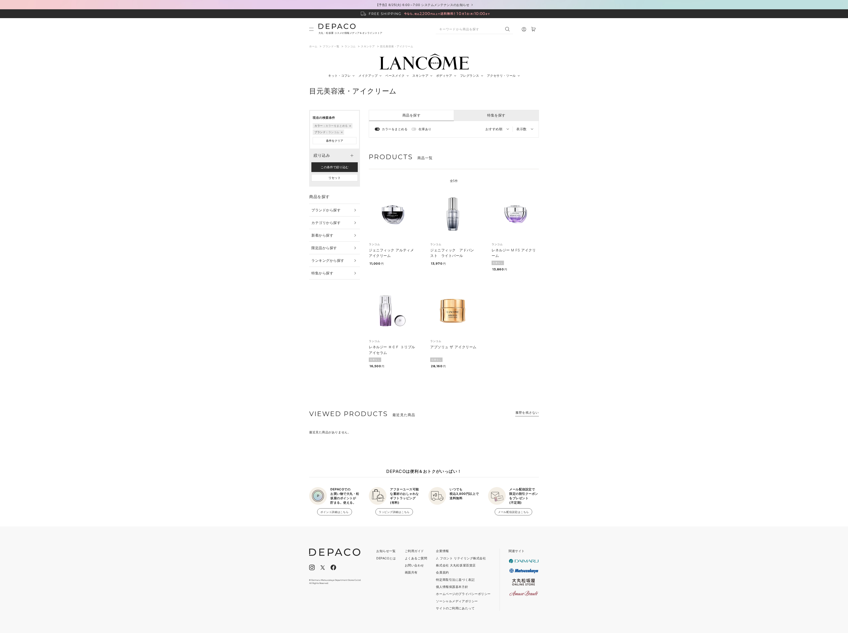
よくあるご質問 (416, 558)
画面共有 (411, 572)
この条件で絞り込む (334, 167)
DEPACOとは (386, 558)
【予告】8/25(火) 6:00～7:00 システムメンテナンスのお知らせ (422, 5)
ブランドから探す (326, 210)
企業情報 (442, 551)
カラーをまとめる (394, 129)
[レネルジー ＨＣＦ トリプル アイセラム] (392, 311)
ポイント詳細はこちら (334, 512)
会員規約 (442, 572)
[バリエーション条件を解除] (350, 126)
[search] (509, 29)
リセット (334, 178)
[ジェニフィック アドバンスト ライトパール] (453, 214)
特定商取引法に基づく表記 (455, 579)
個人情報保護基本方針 (452, 587)
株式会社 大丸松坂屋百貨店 (455, 565)
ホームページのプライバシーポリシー (463, 594)
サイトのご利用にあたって (455, 608)
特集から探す (322, 273)
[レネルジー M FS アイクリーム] (515, 214)
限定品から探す (324, 248)
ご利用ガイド (414, 551)
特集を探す (496, 115)
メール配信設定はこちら (513, 512)
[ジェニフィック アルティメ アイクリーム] (392, 214)
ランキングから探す (327, 260)
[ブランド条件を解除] (341, 132)
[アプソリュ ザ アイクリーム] (453, 311)
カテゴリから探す (326, 222)
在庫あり (424, 129)
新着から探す (322, 235)
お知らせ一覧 (386, 551)
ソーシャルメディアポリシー (457, 601)
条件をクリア (334, 140)
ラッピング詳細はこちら (394, 512)
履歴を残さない (527, 412)
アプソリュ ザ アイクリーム (453, 347)
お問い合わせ (414, 565)
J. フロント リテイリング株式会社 (461, 558)
